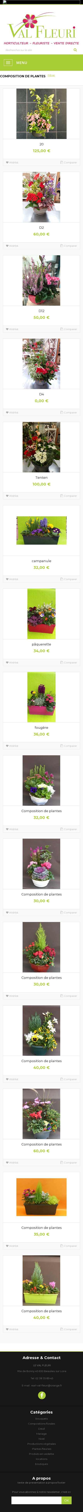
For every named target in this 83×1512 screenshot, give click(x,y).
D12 (41, 311)
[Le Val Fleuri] (41, 27)
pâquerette (41, 644)
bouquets (42, 1418)
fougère (41, 728)
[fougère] (41, 697)
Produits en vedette (41, 1453)
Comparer (70, 162)
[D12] (41, 280)
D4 (41, 394)
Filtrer (51, 75)
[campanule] (41, 530)
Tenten (41, 478)
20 (42, 144)
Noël (42, 1438)
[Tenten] (41, 447)
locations (41, 1458)
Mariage (41, 1433)
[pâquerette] (41, 614)
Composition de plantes (41, 811)
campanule (41, 561)
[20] (41, 114)
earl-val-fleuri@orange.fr (46, 1385)
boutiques (41, 1463)
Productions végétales (41, 1443)
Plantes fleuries (41, 1448)
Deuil (41, 1428)
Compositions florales (41, 1423)
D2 (41, 227)
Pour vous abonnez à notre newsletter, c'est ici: (41, 1491)
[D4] (41, 364)
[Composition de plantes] (41, 780)
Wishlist (13, 162)
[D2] (41, 197)
